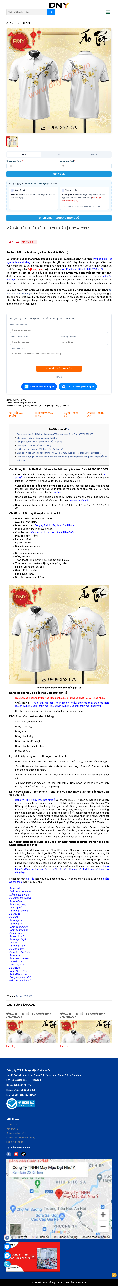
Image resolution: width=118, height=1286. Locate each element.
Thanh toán (11, 1124)
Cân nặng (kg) (67, 161)
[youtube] (17, 1154)
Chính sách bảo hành (16, 1133)
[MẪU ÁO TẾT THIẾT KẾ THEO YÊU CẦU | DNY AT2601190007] (86, 1031)
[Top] (114, 1275)
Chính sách (13, 1118)
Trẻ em (94, 154)
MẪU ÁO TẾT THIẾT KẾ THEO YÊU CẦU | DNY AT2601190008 (28, 1015)
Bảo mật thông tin (14, 1142)
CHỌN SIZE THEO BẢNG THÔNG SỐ (59, 218)
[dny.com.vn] (59, 5)
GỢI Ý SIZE (59, 174)
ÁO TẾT (26, 23)
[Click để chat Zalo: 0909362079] (7, 1255)
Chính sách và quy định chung (20, 1137)
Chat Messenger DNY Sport (81, 386)
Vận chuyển (12, 1129)
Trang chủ (14, 23)
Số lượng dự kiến (68, 336)
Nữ (59, 154)
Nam (24, 154)
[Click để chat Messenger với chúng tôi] (7, 1246)
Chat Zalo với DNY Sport (42, 386)
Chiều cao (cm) (14, 161)
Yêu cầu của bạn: (18, 348)
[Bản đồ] (59, 1199)
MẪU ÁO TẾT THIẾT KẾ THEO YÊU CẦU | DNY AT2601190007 (82, 1015)
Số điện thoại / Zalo (19, 336)
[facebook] (10, 1154)
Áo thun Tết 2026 (24, 996)
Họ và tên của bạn (18, 324)
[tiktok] (24, 1154)
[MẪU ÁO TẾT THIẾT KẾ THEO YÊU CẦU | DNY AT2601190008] (32, 1031)
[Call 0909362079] (7, 1264)
